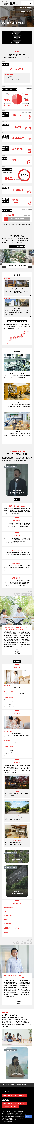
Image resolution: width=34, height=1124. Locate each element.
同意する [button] (28, 1116)
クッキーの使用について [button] (9, 1121)
